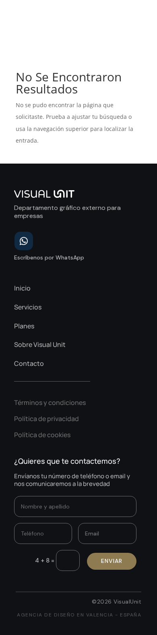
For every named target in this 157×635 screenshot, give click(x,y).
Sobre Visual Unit (40, 344)
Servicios (27, 307)
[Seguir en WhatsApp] (23, 241)
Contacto (29, 363)
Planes (24, 326)
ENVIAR (111, 560)
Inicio (22, 288)
